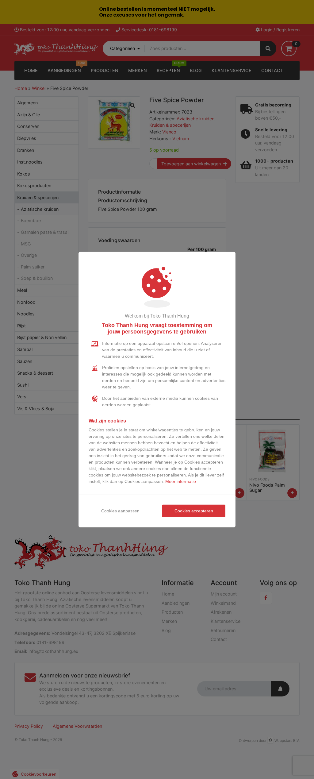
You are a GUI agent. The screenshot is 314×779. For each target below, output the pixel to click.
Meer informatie (180, 481)
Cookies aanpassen (120, 510)
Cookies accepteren (193, 510)
